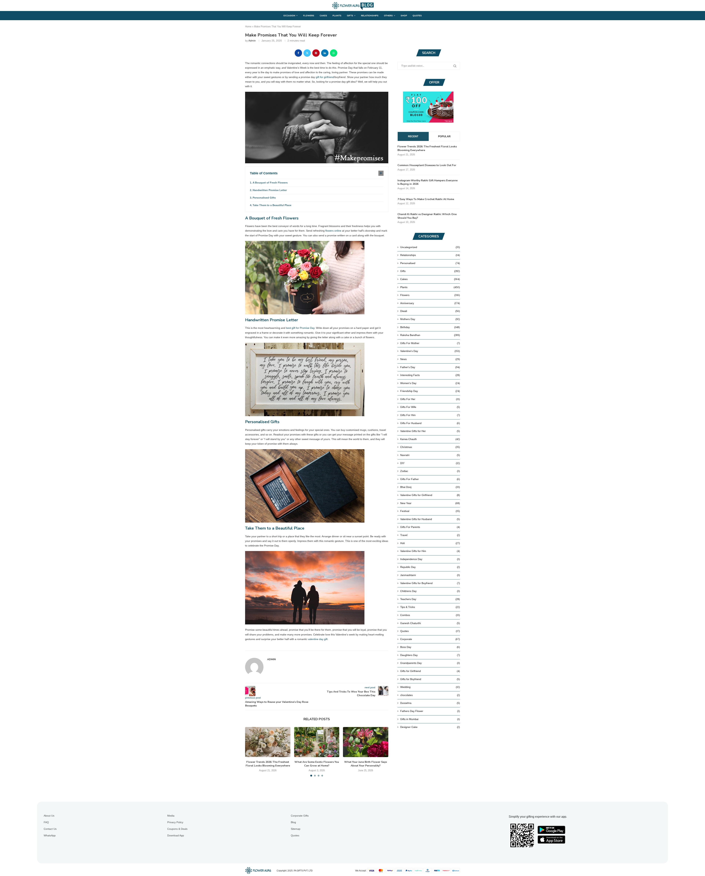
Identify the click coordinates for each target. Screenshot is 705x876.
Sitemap (295, 828)
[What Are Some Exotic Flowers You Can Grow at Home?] (316, 742)
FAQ (46, 822)
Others (388, 15)
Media (170, 815)
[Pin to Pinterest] (316, 53)
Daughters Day (430, 655)
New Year (430, 503)
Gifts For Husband (430, 423)
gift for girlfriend (325, 77)
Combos (430, 615)
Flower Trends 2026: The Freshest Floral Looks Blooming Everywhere (268, 763)
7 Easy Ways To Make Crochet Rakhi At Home (425, 199)
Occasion (289, 15)
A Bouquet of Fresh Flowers (270, 182)
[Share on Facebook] (298, 53)
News (430, 359)
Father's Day (430, 367)
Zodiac (430, 471)
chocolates (430, 695)
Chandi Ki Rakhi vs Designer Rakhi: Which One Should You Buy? (427, 216)
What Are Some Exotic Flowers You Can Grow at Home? (316, 763)
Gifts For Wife (430, 407)
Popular (444, 136)
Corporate (430, 639)
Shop (404, 15)
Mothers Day (430, 319)
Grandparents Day (430, 663)
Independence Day (430, 559)
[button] (250, 751)
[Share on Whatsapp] (333, 53)
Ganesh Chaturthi (430, 623)
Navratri (430, 455)
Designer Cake (430, 727)
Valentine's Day (430, 351)
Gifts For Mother (430, 343)
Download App (175, 835)
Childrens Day (430, 591)
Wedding (430, 687)
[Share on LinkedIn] (324, 53)
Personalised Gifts (264, 197)
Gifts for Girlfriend (430, 671)
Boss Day (430, 647)
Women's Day (430, 383)
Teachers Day (430, 599)
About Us (49, 815)
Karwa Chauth (430, 439)
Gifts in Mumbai (430, 719)
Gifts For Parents (430, 527)
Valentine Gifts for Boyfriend (430, 583)
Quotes (417, 15)
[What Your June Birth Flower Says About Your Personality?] (365, 742)
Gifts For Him (430, 415)
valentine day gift (318, 639)
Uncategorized (430, 247)
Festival (430, 511)
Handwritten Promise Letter (270, 190)
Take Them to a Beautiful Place (272, 205)
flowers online (333, 230)
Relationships (369, 15)
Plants (336, 15)
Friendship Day (430, 391)
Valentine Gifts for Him (430, 551)
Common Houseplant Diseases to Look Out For (426, 165)
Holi (430, 543)
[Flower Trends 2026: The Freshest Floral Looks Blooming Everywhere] (267, 742)
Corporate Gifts (300, 815)
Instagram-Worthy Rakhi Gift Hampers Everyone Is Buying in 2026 (427, 182)
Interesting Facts (430, 375)
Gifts (350, 15)
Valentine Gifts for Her (430, 431)
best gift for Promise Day (300, 327)
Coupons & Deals (177, 828)
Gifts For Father (430, 479)
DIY (430, 463)
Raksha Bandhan (430, 335)
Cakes (323, 15)
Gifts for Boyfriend (430, 679)
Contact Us (50, 828)
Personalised (430, 263)
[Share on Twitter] (307, 53)
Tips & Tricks (430, 607)
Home (248, 26)
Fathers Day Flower (430, 711)
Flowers (308, 15)
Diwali (430, 311)
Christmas (430, 447)
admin (252, 40)
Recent (413, 136)
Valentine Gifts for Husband (430, 519)
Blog (293, 822)
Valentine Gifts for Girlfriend (430, 495)
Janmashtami (430, 575)
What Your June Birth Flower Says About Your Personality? (365, 763)
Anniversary (430, 303)
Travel (430, 535)
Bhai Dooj (430, 487)
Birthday (430, 327)
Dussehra (430, 703)
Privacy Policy (175, 822)
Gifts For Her (430, 399)
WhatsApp (50, 835)
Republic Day (430, 567)
